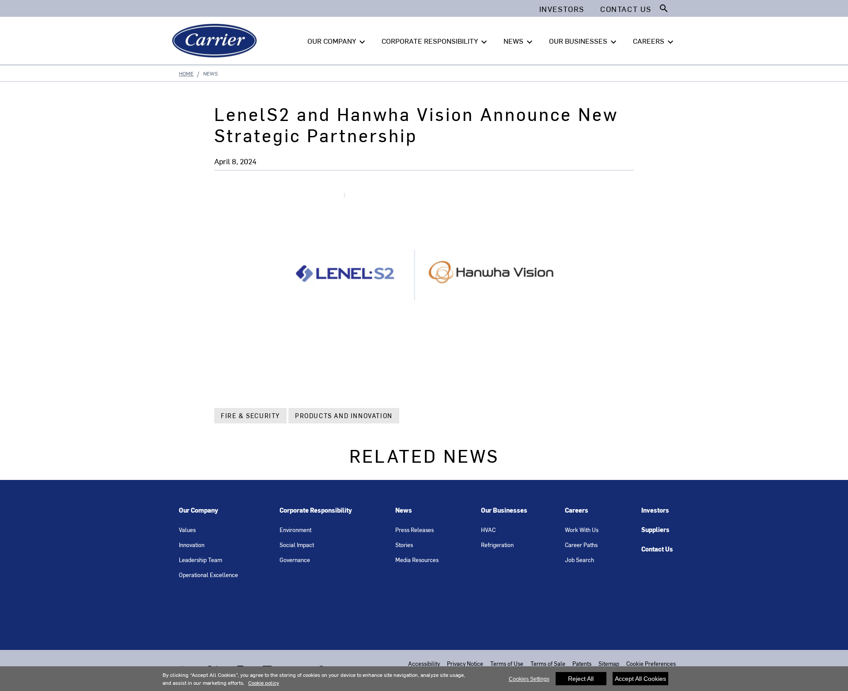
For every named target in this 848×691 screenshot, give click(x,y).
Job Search (579, 559)
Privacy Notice (465, 663)
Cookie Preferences (651, 663)
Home (186, 73)
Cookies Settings (529, 679)
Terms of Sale (547, 663)
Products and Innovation (344, 416)
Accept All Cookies (640, 678)
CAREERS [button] (654, 41)
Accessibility (424, 663)
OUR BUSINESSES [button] (584, 41)
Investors (655, 510)
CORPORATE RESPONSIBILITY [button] (435, 41)
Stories (404, 544)
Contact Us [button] (625, 9)
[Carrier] (216, 40)
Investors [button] (561, 9)
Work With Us (581, 529)
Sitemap (608, 663)
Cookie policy (263, 682)
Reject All (581, 678)
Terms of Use (506, 663)
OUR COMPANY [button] (337, 41)
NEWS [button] (519, 41)
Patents (581, 663)
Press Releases (414, 529)
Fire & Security (250, 416)
